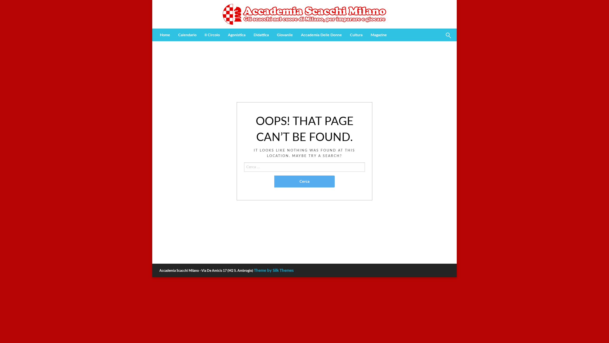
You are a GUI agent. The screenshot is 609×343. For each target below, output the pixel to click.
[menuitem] (165, 35)
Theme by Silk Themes (274, 270)
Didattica (261, 35)
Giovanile (285, 35)
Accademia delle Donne (321, 35)
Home (165, 35)
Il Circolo (212, 35)
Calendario (187, 35)
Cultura (356, 35)
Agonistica (237, 35)
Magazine (379, 35)
